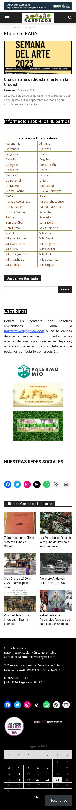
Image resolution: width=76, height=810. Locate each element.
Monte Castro (15, 191)
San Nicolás (47, 222)
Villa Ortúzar (47, 249)
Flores (43, 170)
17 (9, 779)
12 (28, 774)
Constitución (47, 165)
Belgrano (12, 154)
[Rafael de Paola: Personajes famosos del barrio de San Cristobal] (56, 601)
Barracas (45, 149)
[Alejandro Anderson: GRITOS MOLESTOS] (56, 564)
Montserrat (46, 186)
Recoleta (45, 212)
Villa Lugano (47, 244)
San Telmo (13, 228)
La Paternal (13, 180)
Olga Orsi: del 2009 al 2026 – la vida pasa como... (17, 583)
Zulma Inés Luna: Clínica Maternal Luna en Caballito (19, 542)
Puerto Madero (16, 212)
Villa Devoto (47, 238)
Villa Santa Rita (49, 259)
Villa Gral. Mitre (15, 244)
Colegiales (12, 165)
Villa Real (45, 254)
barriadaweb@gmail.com (24, 331)
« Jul (36, 796)
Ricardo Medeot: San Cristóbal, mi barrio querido (17, 619)
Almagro (44, 143)
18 (18, 779)
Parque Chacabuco (51, 201)
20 (38, 779)
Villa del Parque (16, 238)
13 (38, 774)
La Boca (44, 175)
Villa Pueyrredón (16, 254)
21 (47, 779)
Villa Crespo (47, 233)
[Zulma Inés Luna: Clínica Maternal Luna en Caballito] (20, 523)
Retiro (10, 217)
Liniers (43, 180)
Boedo (43, 154)
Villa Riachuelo (15, 259)
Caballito (11, 159)
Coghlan (44, 159)
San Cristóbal (14, 222)
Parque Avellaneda (18, 201)
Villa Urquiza (47, 265)
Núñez (10, 196)
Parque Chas (14, 207)
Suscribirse (58, 800)
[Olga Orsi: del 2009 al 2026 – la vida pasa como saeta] (20, 564)
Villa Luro (12, 249)
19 (28, 779)
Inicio (7, 27)
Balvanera (12, 149)
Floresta (11, 175)
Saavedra (45, 217)
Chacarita (12, 170)
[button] (6, 17)
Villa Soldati (13, 265)
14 (47, 774)
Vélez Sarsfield (48, 228)
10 (9, 774)
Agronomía (13, 143)
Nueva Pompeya (50, 191)
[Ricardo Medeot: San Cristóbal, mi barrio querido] (20, 601)
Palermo (44, 196)
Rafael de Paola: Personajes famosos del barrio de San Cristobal (55, 619)
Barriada (9, 89)
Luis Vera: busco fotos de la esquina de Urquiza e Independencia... (56, 542)
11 (18, 774)
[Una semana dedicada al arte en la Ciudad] (38, 57)
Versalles (11, 233)
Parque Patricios (50, 207)
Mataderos (13, 186)
